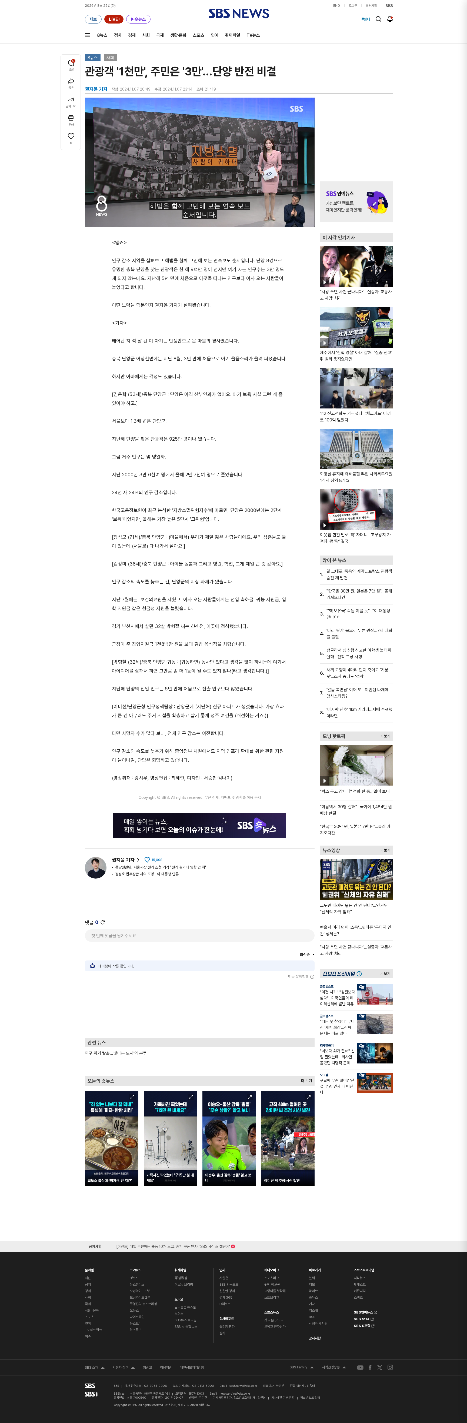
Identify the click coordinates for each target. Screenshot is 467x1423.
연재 (222, 1268)
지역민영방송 (334, 1368)
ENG (336, 6)
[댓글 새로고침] (103, 922)
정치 (118, 35)
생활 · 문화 (92, 1310)
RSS (312, 1317)
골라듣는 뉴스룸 (185, 1307)
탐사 (222, 1333)
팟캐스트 (359, 1284)
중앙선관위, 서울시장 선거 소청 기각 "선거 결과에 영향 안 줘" (160, 867)
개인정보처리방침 (192, 1367)
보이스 (179, 1314)
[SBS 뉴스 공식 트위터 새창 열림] (380, 1367)
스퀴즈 (358, 1297)
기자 (312, 1304)
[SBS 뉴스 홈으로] (239, 13)
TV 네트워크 (93, 1330)
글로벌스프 (326, 987)
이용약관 (166, 1367)
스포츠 (198, 35)
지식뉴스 (359, 1278)
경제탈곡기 (326, 1046)
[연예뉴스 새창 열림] (356, 201)
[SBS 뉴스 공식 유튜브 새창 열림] (360, 1367)
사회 (146, 35)
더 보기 (305, 1079)
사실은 (223, 1278)
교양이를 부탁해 (275, 1291)
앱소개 (313, 1310)
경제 (132, 35)
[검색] (378, 19)
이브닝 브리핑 (184, 1284)
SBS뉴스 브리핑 (185, 1320)
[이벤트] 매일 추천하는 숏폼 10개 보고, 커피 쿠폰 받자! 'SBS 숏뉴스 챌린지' (173, 1245)
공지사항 (315, 1338)
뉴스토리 (135, 1323)
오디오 (179, 1298)
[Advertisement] (200, 1008)
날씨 (312, 1278)
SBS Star (361, 1318)
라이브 (313, 1291)
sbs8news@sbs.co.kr (243, 1386)
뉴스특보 (135, 1330)
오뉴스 (134, 1310)
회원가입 (371, 6)
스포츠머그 (271, 1278)
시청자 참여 (124, 1368)
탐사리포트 (226, 1317)
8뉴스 (102, 35)
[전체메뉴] (87, 35)
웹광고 (147, 1367)
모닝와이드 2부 (140, 1297)
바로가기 (315, 1268)
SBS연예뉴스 (363, 1312)
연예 (214, 35)
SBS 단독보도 (228, 1284)
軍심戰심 (181, 1278)
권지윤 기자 (123, 860)
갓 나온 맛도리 (273, 1320)
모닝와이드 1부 (140, 1291)
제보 (312, 1284)
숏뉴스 (313, 1297)
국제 (160, 35)
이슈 (88, 1336)
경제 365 (225, 1297)
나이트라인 (137, 1317)
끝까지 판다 (227, 1327)
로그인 (353, 6)
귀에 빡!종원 (272, 1284)
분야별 (89, 1268)
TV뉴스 (253, 35)
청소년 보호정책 (310, 1397)
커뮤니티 (359, 1291)
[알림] (390, 19)
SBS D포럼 (362, 1325)
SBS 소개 (95, 1368)
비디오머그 (271, 1268)
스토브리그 (271, 1297)
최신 (88, 1278)
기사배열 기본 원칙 (283, 1397)
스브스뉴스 (271, 1311)
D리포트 (225, 1304)
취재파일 (232, 35)
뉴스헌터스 (137, 1284)
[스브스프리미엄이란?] (360, 973)
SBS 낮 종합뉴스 (186, 1327)
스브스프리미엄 (364, 1268)
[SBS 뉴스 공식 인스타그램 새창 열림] (390, 1367)
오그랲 (324, 1075)
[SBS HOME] (389, 5)
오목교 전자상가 (275, 1327)
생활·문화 (178, 35)
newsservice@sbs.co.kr (234, 1393)
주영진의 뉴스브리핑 (143, 1304)
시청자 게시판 (318, 1323)
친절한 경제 (227, 1291)
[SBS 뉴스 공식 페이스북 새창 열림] (370, 1367)
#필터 (366, 19)
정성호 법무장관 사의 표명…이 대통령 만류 (147, 874)
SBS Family (302, 1368)
